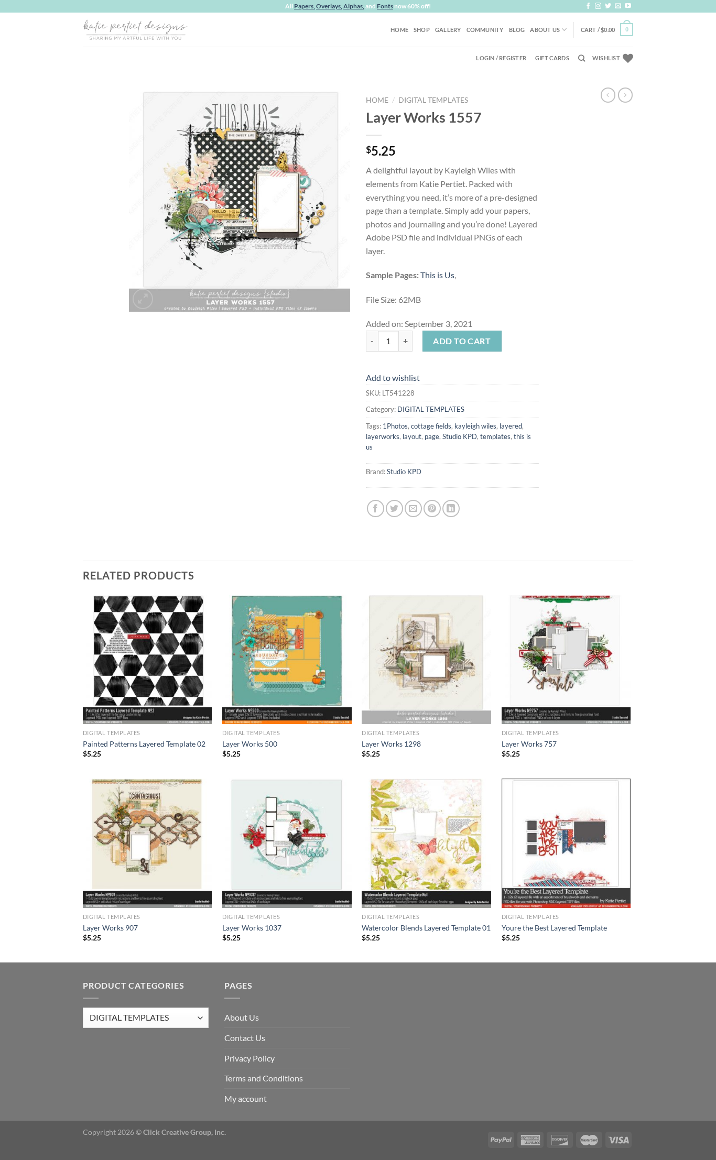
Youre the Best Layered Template (554, 927)
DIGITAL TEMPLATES (433, 100)
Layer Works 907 (110, 927)
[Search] (581, 58)
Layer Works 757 (529, 743)
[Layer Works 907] (147, 843)
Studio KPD (459, 436)
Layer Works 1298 (391, 743)
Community (485, 29)
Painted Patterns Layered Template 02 (144, 743)
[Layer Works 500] (287, 659)
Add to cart (462, 341)
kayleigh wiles (475, 426)
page (432, 436)
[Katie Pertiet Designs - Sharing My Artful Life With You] (135, 29)
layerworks (382, 436)
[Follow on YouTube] (628, 6)
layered (511, 426)
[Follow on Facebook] (588, 6)
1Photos (395, 426)
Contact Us (244, 1038)
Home (399, 29)
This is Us (437, 275)
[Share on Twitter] (394, 508)
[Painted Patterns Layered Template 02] (147, 659)
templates (495, 436)
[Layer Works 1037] (287, 843)
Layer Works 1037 (251, 927)
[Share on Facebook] (375, 508)
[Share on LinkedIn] (451, 508)
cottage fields (431, 426)
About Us (545, 29)
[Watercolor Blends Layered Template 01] (426, 843)
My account (245, 1098)
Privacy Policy (249, 1058)
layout (412, 436)
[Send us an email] (618, 6)
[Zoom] (143, 299)
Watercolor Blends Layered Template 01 (426, 927)
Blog (517, 29)
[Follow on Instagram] (598, 6)
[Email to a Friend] (413, 508)
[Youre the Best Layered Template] (566, 843)
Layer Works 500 (249, 743)
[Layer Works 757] (566, 659)
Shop (422, 29)
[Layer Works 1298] (426, 659)
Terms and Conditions (263, 1078)
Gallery (448, 29)
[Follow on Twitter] (608, 6)
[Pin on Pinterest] (432, 508)
